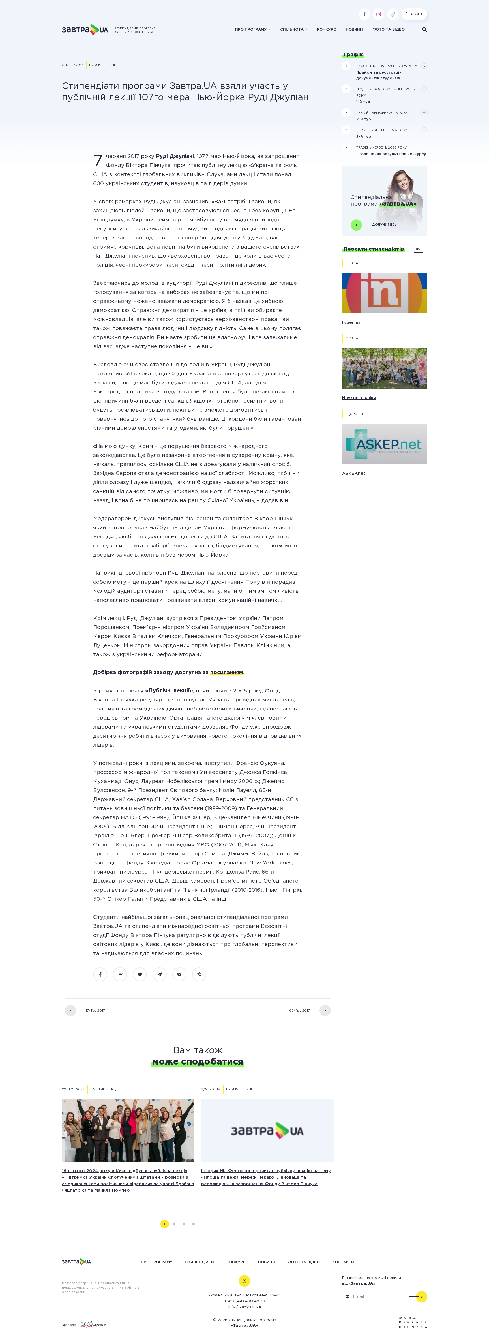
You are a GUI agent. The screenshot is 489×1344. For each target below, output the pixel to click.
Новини (354, 29)
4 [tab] (193, 1224)
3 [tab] (184, 1224)
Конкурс (326, 29)
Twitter (143, 974)
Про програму (251, 29)
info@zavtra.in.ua (244, 1306)
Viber (202, 974)
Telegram (163, 974)
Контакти (343, 1262)
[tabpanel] (128, 1144)
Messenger (123, 974)
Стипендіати (199, 1262)
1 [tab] (164, 1224)
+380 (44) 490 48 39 (244, 1301)
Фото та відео (388, 29)
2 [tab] (174, 1224)
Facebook (103, 974)
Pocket (182, 974)
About (416, 14)
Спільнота (292, 29)
